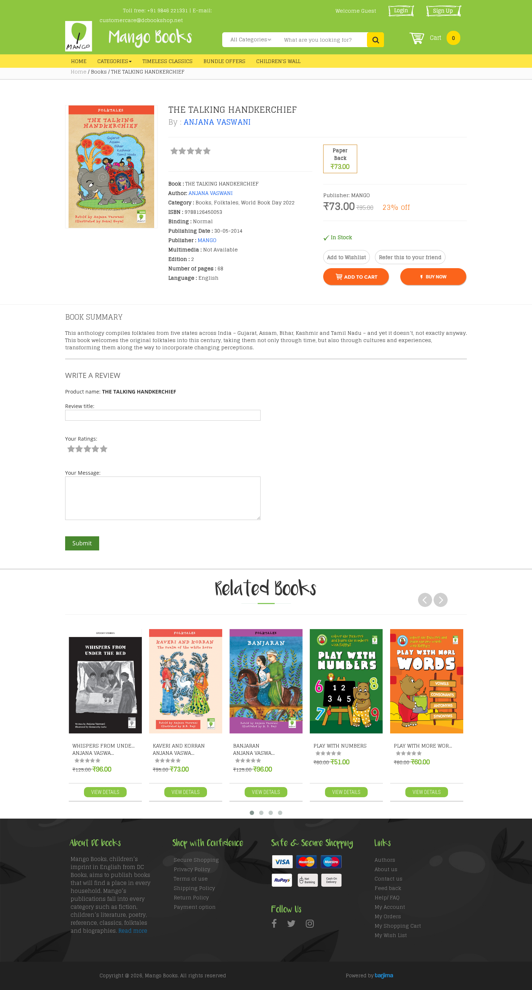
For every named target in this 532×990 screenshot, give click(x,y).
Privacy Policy (192, 869)
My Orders (388, 916)
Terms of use (191, 878)
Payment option (195, 906)
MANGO (207, 240)
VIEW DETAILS (105, 792)
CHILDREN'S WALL (278, 61)
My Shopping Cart (398, 925)
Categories (112, 61)
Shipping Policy (194, 888)
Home (78, 61)
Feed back (388, 888)
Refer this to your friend (410, 257)
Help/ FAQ (387, 897)
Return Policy (191, 897)
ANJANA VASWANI (216, 122)
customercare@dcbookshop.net (141, 20)
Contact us (388, 878)
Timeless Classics (168, 61)
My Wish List (391, 935)
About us (386, 869)
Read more (132, 931)
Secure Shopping (196, 859)
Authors (385, 859)
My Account (390, 906)
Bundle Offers (224, 61)
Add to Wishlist (346, 257)
